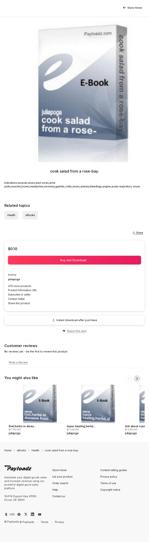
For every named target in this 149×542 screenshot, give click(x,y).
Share (139, 232)
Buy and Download (74, 260)
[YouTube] (39, 514)
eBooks (30, 215)
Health (11, 215)
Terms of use (108, 483)
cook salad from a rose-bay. (61, 450)
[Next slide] (137, 378)
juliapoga (14, 279)
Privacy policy (108, 476)
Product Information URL (22, 290)
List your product (62, 476)
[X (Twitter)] (25, 514)
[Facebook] (19, 514)
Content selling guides (113, 470)
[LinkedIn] (32, 514)
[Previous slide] (128, 378)
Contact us (58, 496)
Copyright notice (110, 489)
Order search (60, 483)
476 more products (19, 286)
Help (55, 489)
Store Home (134, 7)
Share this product (19, 303)
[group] (37, 410)
